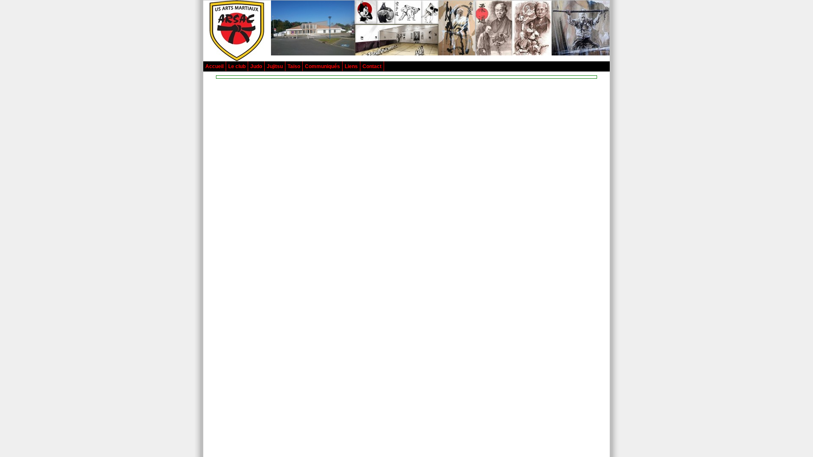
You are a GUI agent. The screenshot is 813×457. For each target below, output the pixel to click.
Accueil (214, 66)
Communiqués (322, 66)
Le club (237, 66)
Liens (351, 66)
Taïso (294, 66)
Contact (372, 66)
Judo (256, 66)
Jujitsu (275, 66)
